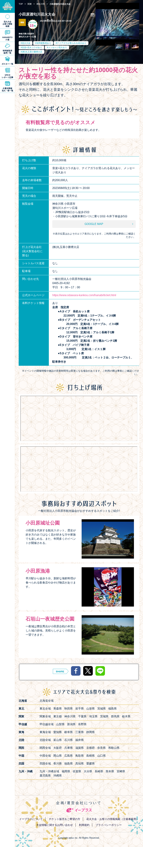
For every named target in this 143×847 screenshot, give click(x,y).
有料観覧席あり (43, 43)
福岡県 (66, 771)
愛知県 (57, 732)
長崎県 (99, 771)
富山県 (57, 739)
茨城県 (104, 716)
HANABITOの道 (7, 38)
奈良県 (101, 747)
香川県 (57, 763)
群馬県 (115, 716)
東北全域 (45, 708)
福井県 (79, 739)
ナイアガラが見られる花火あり (71, 43)
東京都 (57, 716)
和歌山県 (113, 747)
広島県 (68, 755)
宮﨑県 (121, 771)
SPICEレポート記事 (7, 76)
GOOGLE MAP (94, 223)
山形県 (90, 708)
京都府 (90, 747)
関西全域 (45, 747)
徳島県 (68, 763)
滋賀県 (79, 747)
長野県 (82, 724)
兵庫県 (68, 747)
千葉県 (82, 716)
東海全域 (45, 732)
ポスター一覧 (7, 64)
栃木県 (126, 716)
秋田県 (68, 708)
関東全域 (45, 716)
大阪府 (57, 747)
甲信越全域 (47, 724)
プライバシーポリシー (109, 824)
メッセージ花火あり (57, 47)
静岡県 (90, 732)
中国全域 (45, 755)
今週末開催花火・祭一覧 (7, 89)
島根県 (90, 755)
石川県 (68, 739)
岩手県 (79, 708)
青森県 (57, 708)
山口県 (101, 755)
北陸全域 (45, 739)
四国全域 (45, 763)
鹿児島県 (45, 775)
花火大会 (26, 43)
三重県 (79, 732)
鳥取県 (79, 755)
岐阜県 (68, 732)
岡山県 (57, 755)
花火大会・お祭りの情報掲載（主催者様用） (112, 819)
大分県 (88, 771)
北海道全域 (47, 700)
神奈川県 (70, 716)
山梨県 (60, 724)
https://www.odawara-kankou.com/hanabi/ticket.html (84, 295)
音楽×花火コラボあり (32, 47)
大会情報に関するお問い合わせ (54, 824)
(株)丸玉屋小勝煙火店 (32, 52)
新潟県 (71, 724)
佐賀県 (77, 771)
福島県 (112, 708)
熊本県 (110, 771)
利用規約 (84, 824)
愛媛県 (90, 763)
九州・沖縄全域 (49, 771)
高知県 (79, 763)
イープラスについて (31, 819)
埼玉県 (93, 716)
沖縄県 (57, 775)
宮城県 (101, 708)
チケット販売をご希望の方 (64, 819)
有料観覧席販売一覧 (7, 52)
